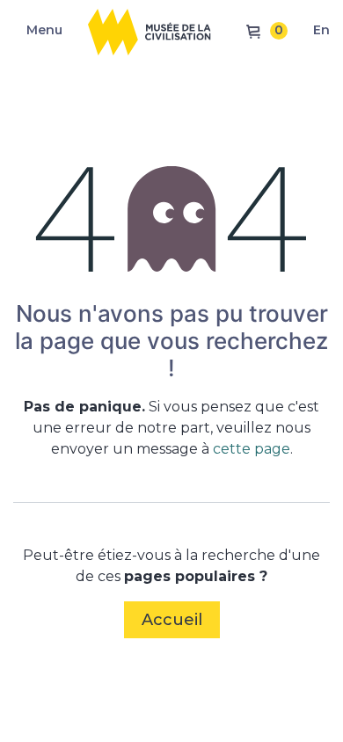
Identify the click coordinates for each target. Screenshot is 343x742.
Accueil (172, 619)
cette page (251, 448)
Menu (44, 30)
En (321, 30)
